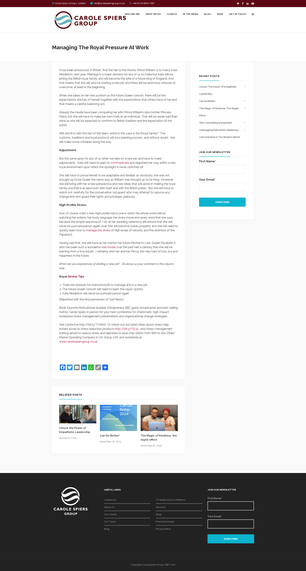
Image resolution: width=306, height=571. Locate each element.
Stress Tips (76, 276)
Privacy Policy (163, 529)
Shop (159, 514)
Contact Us (110, 500)
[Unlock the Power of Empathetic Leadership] (77, 414)
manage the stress (98, 230)
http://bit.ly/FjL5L (127, 329)
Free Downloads (165, 521)
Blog (106, 529)
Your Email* (207, 179)
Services (161, 507)
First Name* (207, 161)
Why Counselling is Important (215, 122)
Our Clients (110, 514)
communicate (120, 162)
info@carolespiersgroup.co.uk (109, 3)
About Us (109, 507)
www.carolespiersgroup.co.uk (78, 341)
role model (108, 247)
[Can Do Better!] (118, 417)
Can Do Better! (109, 435)
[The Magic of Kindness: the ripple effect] (159, 417)
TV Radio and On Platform (170, 500)
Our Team (110, 521)
